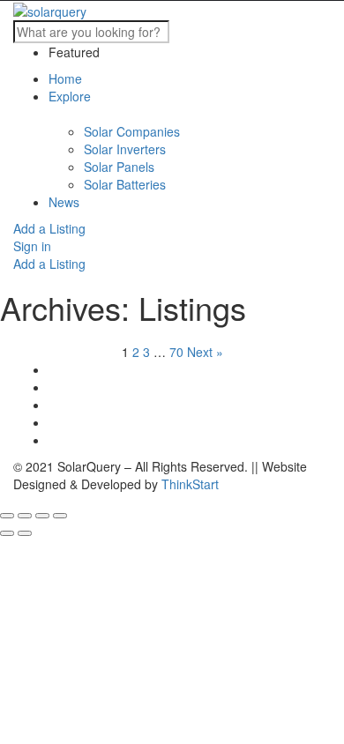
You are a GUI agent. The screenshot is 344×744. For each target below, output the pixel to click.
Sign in (32, 246)
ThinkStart (190, 484)
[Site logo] (49, 10)
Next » (205, 352)
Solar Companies (132, 131)
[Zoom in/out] (60, 515)
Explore (70, 96)
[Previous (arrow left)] (7, 533)
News (64, 202)
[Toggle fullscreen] (42, 515)
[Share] (25, 515)
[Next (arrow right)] (25, 533)
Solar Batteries (125, 184)
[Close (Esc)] (7, 515)
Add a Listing (49, 228)
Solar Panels (119, 166)
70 (176, 352)
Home (65, 78)
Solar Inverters (125, 149)
